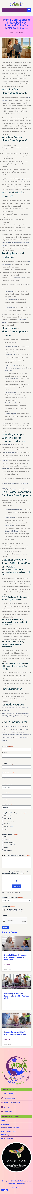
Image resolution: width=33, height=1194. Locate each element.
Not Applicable (8, 850)
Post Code (7, 793)
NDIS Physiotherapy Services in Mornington (16, 716)
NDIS (5, 837)
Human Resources (9, 842)
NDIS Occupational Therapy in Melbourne (15, 713)
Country (7, 804)
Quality (6, 847)
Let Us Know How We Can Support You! (16, 855)
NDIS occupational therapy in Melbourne (15, 483)
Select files (16, 886)
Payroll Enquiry (8, 826)
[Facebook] (4, 1190)
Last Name (4, 759)
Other (6, 829)
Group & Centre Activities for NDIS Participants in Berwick (15, 1033)
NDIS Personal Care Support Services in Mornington (15, 709)
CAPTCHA (4, 916)
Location (7, 784)
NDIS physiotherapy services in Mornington (16, 489)
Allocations (7, 839)
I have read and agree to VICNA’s (13, 909)
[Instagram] (2, 1190)
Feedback (7, 823)
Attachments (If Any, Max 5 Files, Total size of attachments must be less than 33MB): (15, 872)
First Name (4, 752)
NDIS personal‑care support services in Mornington (18, 369)
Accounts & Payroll (9, 845)
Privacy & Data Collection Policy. (13, 910)
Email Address (8, 764)
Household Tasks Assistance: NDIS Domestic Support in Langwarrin (15, 957)
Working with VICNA (10, 821)
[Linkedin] (7, 1190)
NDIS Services (8, 818)
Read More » (7, 964)
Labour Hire (7, 815)
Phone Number (8, 772)
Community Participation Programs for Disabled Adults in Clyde (16, 996)
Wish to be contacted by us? (12, 897)
